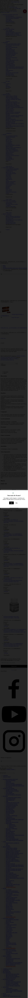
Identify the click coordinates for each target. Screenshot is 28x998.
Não (16, 502)
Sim (11, 502)
